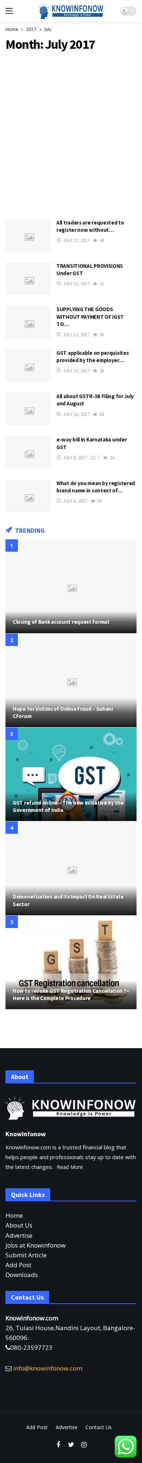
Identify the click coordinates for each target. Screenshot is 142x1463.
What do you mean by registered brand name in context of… (95, 487)
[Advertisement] (71, 134)
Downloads (21, 1274)
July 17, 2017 (76, 240)
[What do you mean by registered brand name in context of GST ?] (28, 496)
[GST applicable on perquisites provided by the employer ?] (28, 365)
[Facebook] (58, 1445)
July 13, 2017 (76, 284)
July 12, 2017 (76, 335)
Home (14, 1215)
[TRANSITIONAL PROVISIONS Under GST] (28, 278)
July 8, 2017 (75, 458)
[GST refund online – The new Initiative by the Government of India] (71, 774)
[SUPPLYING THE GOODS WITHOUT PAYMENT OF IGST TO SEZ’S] (28, 322)
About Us (18, 1225)
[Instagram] (83, 1445)
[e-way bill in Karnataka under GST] (28, 452)
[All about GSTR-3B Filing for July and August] (28, 409)
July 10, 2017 (76, 414)
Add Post (18, 1265)
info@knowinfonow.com (47, 1368)
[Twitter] (71, 1445)
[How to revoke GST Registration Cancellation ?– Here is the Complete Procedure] (71, 962)
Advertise (18, 1235)
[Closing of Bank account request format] (71, 586)
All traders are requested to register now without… (90, 226)
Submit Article (26, 1255)
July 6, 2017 (75, 501)
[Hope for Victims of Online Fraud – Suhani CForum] (71, 680)
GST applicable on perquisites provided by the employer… (92, 356)
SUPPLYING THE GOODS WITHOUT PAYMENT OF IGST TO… (90, 317)
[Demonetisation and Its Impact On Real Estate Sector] (71, 868)
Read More (70, 1166)
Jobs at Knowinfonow (35, 1245)
